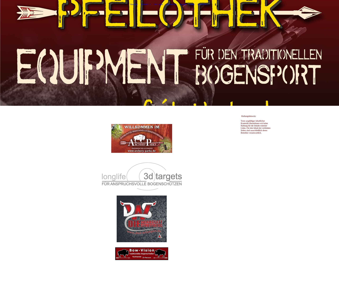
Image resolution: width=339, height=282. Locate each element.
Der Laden (158, 4)
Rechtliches (202, 4)
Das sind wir (171, 4)
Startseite (134, 4)
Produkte (144, 4)
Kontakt (183, 4)
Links (192, 4)
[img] (169, 53)
